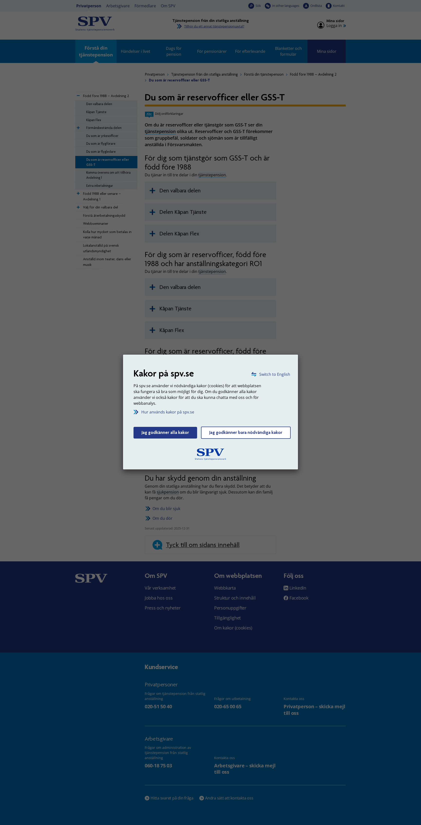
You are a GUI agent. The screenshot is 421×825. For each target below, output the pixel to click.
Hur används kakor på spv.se (167, 412)
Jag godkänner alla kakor (165, 432)
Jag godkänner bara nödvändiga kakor (245, 432)
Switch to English (274, 374)
